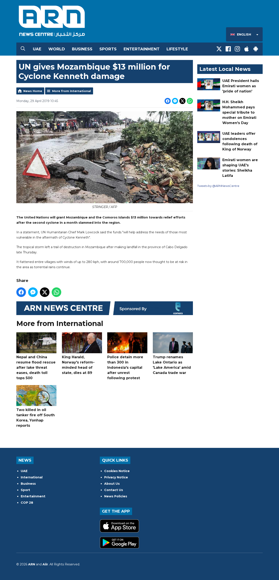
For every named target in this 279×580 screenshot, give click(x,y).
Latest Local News (224, 69)
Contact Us (113, 490)
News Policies (115, 496)
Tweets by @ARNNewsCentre (218, 186)
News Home (32, 91)
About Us (112, 484)
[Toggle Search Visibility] (22, 49)
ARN (31, 564)
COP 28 (27, 503)
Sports (108, 49)
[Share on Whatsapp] (190, 101)
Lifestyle (177, 49)
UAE (37, 49)
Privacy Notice (116, 477)
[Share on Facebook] (168, 101)
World (56, 49)
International (32, 477)
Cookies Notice (117, 471)
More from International (71, 91)
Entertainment (142, 49)
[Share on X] (182, 101)
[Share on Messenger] (175, 101)
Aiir (45, 564)
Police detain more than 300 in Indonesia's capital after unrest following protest (125, 367)
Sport (25, 490)
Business (82, 49)
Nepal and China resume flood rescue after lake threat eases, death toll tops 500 (36, 367)
